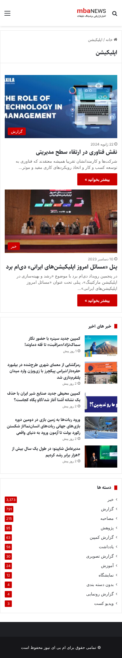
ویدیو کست (104, 603)
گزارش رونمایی (100, 594)
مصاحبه (107, 518)
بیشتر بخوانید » (97, 179)
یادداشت (106, 546)
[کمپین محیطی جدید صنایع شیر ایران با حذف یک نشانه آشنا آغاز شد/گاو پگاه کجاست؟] (101, 401)
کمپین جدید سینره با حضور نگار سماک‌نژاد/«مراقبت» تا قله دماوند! (52, 341)
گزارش (107, 509)
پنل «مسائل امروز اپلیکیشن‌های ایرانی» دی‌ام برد (61, 267)
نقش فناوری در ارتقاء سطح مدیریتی (76, 152)
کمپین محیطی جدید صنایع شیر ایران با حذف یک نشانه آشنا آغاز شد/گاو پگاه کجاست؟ (43, 396)
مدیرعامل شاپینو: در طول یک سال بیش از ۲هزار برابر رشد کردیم (46, 451)
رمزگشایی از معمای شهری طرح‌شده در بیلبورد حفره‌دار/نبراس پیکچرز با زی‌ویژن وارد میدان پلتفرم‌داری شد (43, 371)
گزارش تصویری (100, 556)
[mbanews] (91, 13)
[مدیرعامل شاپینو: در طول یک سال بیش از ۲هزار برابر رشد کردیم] (101, 456)
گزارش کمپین (102, 537)
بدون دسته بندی (100, 584)
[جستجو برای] (115, 15)
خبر (110, 499)
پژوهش (107, 527)
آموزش (107, 565)
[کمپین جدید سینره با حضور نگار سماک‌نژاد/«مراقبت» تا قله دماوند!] (101, 346)
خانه (110, 39)
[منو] (7, 15)
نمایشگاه (106, 575)
